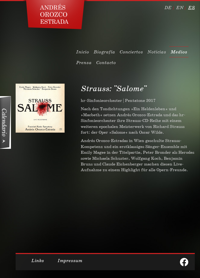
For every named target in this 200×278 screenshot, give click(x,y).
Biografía (104, 51)
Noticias (156, 51)
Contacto (106, 62)
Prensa (84, 62)
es (191, 7)
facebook (184, 262)
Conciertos (131, 51)
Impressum (70, 260)
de (168, 7)
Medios (179, 51)
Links (37, 260)
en (180, 7)
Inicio (82, 51)
